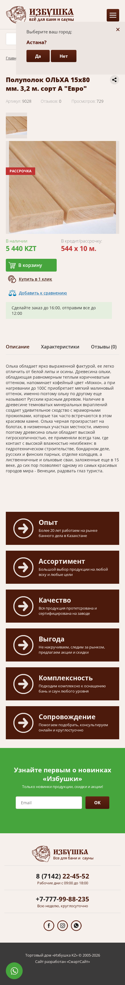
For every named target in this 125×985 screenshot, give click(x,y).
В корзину (30, 265)
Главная (13, 58)
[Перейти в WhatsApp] (76, 925)
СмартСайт (78, 961)
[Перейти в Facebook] (49, 925)
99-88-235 (62, 898)
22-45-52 (62, 876)
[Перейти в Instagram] (62, 925)
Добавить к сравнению (43, 293)
